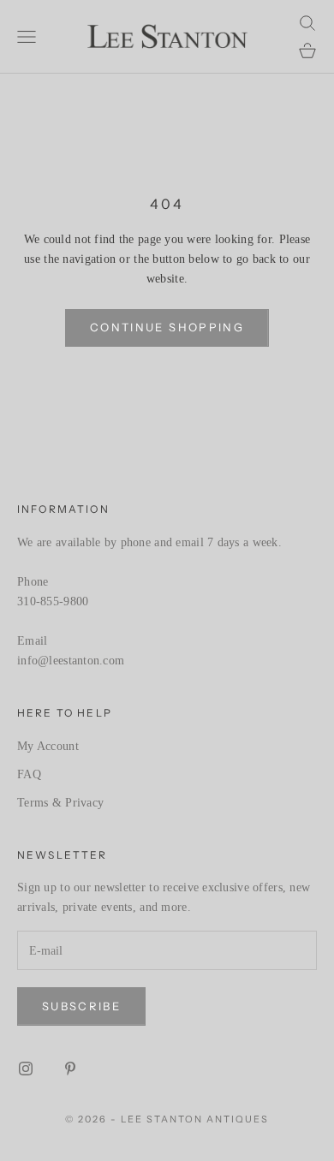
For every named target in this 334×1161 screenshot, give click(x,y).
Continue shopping (167, 327)
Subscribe (81, 1006)
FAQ (29, 774)
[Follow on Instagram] (25, 1068)
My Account (48, 746)
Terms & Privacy (60, 802)
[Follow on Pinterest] (70, 1068)
